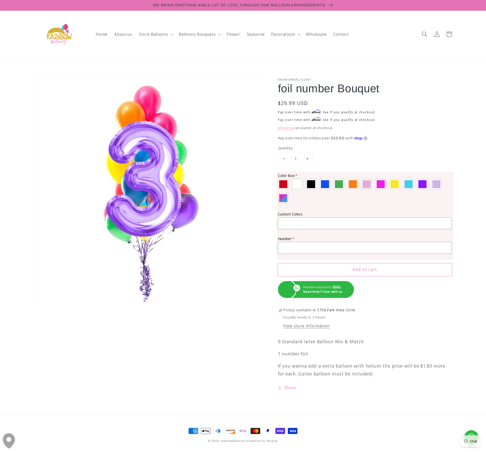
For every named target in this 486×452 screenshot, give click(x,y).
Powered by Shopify (262, 441)
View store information (306, 326)
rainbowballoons (233, 441)
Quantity (285, 148)
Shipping (285, 128)
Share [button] (290, 387)
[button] (155, 34)
